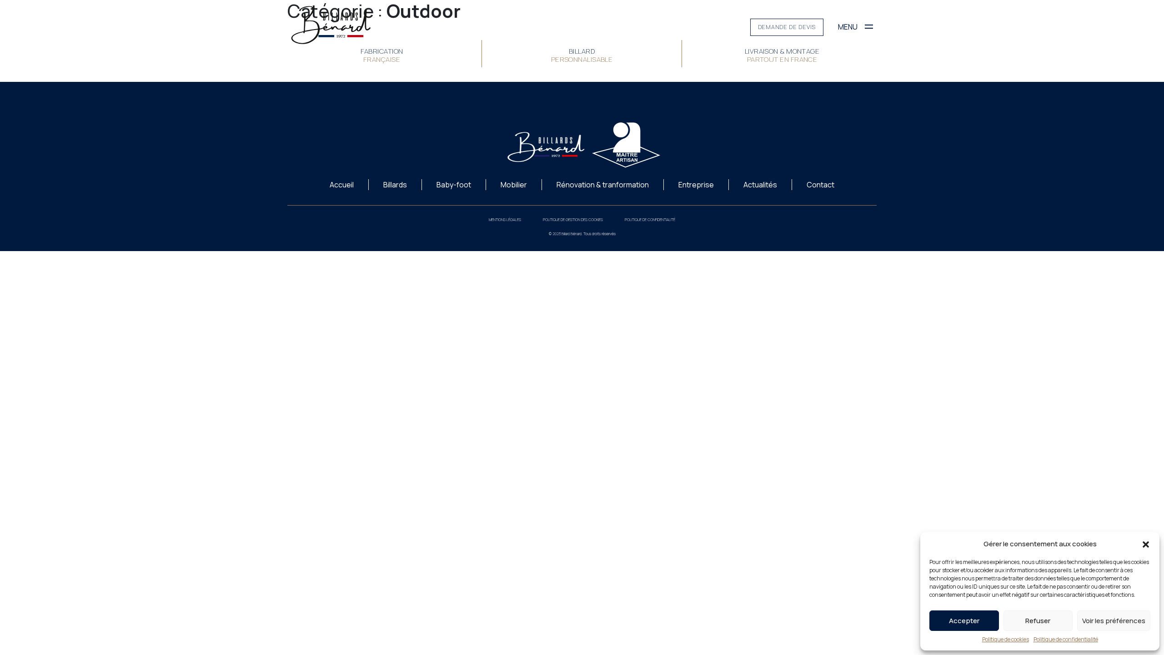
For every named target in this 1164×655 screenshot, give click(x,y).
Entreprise (696, 185)
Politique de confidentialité (1066, 639)
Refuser (1037, 620)
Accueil (342, 185)
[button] (1145, 544)
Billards (395, 185)
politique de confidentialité (650, 219)
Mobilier (514, 185)
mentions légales (505, 219)
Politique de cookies (1005, 639)
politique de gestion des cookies (573, 219)
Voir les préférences (1113, 620)
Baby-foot (453, 185)
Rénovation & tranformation (603, 185)
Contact (820, 185)
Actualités (760, 185)
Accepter (964, 620)
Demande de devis (787, 27)
